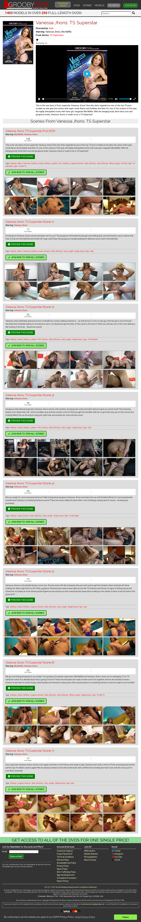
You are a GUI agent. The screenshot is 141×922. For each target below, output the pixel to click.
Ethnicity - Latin (95, 163)
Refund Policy (63, 860)
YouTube (118, 857)
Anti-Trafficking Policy (66, 872)
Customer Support (65, 851)
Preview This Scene (21, 156)
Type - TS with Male (90, 339)
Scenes (87, 5)
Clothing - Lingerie (69, 163)
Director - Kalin (82, 163)
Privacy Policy (63, 866)
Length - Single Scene (76, 251)
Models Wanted (91, 854)
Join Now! (130, 5)
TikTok (117, 860)
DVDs (77, 5)
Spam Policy (62, 869)
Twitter (117, 851)
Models (99, 5)
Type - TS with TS (20, 166)
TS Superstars (57, 35)
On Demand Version (63, 4)
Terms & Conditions (65, 857)
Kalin (51, 28)
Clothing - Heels (37, 163)
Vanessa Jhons (30, 134)
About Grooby (90, 860)
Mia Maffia (18, 134)
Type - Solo (89, 251)
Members (113, 5)
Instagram (118, 854)
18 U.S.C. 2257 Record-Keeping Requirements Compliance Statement (70, 887)
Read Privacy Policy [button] (85, 917)
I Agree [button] (125, 917)
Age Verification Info (66, 875)
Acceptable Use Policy (66, 863)
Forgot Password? (65, 854)
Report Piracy (63, 881)
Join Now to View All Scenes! (27, 172)
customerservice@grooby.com (93, 904)
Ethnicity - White (107, 163)
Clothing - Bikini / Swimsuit (20, 163)
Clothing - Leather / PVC (53, 163)
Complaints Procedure (66, 878)
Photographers (90, 857)
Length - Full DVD (121, 163)
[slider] (75, 99)
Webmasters (89, 851)
